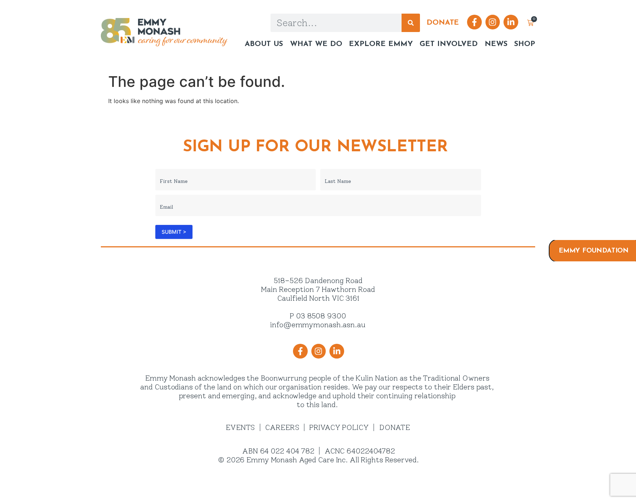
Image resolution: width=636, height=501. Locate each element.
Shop (524, 44)
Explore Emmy (381, 44)
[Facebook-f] (474, 22)
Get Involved (449, 44)
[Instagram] (492, 22)
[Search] (411, 23)
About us (264, 44)
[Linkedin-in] (511, 22)
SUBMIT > (174, 232)
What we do (316, 44)
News (495, 44)
